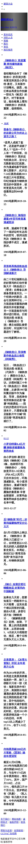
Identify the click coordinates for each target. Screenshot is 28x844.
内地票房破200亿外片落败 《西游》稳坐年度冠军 (15, 753)
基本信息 (8, 34)
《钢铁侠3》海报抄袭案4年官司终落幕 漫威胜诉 (15, 219)
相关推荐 (8, 50)
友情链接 (18, 830)
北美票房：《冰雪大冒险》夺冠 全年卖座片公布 (15, 663)
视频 (6, 40)
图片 (6, 43)
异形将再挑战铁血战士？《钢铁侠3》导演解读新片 (15, 270)
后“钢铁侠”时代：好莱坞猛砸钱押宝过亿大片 (15, 523)
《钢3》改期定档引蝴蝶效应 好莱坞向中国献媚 (15, 588)
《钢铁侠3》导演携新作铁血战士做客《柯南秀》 (15, 356)
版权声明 (14, 822)
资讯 (6, 46)
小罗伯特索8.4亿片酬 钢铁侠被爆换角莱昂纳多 (14, 447)
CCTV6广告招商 (9, 833)
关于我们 (5, 819)
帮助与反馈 (6, 830)
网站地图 (16, 819)
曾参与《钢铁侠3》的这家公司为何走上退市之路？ (15, 133)
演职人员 (8, 37)
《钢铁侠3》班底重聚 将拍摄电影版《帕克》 (15, 64)
